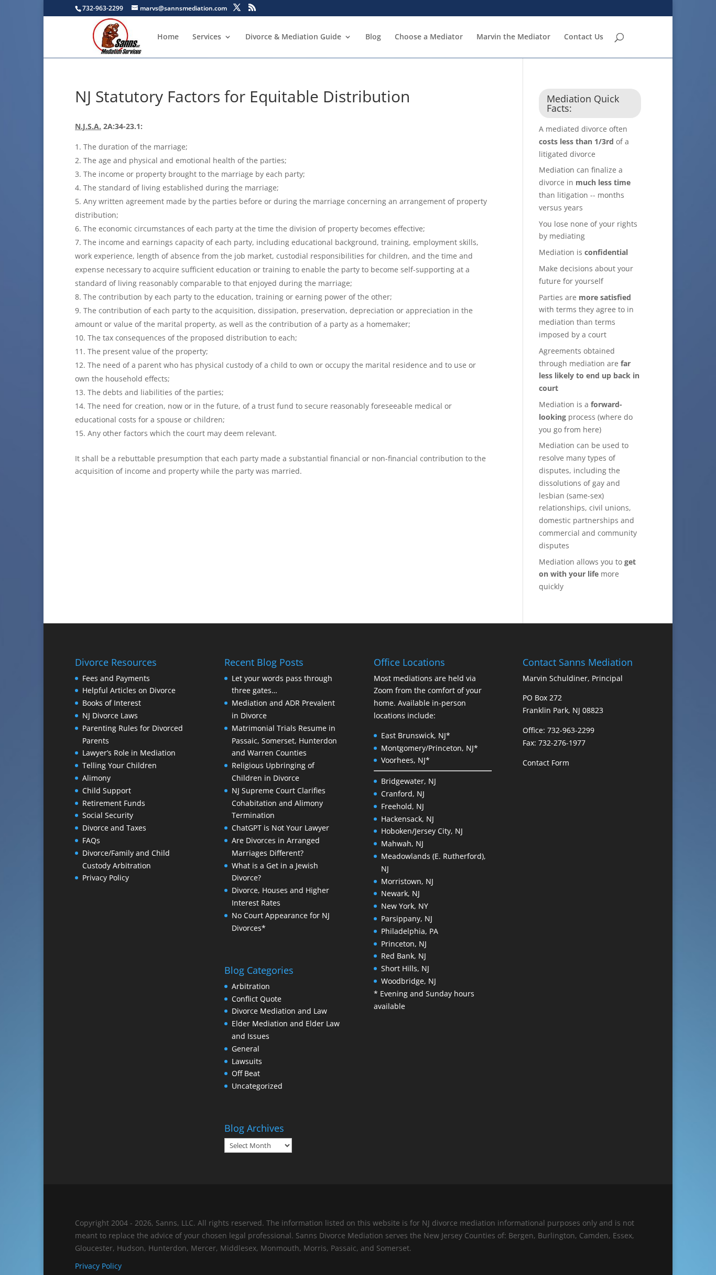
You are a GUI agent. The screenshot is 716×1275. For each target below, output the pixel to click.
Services (206, 37)
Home (168, 37)
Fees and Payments (116, 678)
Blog (373, 37)
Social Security (107, 815)
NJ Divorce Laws (110, 715)
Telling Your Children (119, 765)
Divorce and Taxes (114, 828)
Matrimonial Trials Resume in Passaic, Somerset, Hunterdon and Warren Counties (284, 740)
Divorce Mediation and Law (279, 1011)
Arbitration (251, 986)
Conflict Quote (256, 999)
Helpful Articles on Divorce (129, 690)
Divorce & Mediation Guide (293, 37)
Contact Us (583, 37)
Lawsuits (247, 1061)
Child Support (106, 790)
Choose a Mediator (429, 37)
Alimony (96, 778)
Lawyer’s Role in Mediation (129, 753)
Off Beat (246, 1073)
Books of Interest (111, 703)
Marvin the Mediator (513, 37)
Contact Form (546, 763)
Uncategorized (257, 1086)
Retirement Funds (113, 803)
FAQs (91, 840)
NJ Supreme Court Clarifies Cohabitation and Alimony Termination (279, 803)
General (245, 1049)
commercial (560, 533)
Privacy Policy (105, 878)
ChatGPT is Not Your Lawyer (280, 828)
